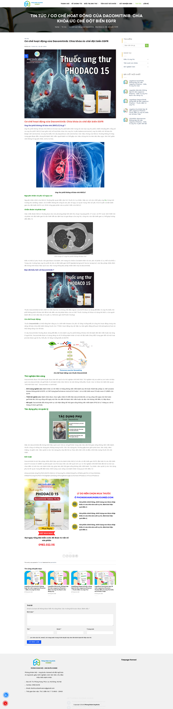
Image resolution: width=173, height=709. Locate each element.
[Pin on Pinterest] (73, 556)
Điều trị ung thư (90, 3)
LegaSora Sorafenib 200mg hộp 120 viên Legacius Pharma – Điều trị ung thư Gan (138, 83)
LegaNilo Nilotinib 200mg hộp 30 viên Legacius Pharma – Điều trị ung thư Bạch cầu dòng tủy (138, 93)
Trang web (90, 629)
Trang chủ (65, 3)
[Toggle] (148, 59)
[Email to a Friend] (70, 556)
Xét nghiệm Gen (125, 3)
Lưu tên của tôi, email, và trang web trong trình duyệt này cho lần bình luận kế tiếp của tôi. (61, 637)
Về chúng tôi (76, 3)
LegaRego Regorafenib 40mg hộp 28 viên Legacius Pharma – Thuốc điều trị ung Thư (138, 102)
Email (59, 629)
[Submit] (147, 45)
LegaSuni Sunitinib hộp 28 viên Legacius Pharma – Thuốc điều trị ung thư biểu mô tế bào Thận (138, 112)
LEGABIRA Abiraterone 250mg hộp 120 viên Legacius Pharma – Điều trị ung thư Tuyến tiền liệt (138, 121)
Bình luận (30, 612)
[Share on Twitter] (67, 556)
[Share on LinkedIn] (76, 556)
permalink (53, 562)
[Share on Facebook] (64, 556)
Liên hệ (146, 3)
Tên (28, 629)
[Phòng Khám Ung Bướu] (36, 3)
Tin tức (138, 3)
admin (44, 46)
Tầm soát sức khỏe (108, 3)
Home (57, 27)
